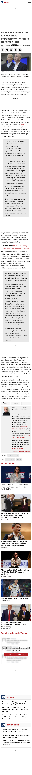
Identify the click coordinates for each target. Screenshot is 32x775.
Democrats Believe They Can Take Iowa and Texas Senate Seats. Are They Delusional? (14, 544)
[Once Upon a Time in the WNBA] (16, 588)
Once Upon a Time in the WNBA (14, 598)
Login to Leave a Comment (16, 654)
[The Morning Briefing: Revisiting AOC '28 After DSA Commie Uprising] (16, 559)
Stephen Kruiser (6, 576)
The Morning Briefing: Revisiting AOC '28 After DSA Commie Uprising (15, 572)
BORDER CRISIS (9, 459)
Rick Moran (4, 547)
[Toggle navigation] (29, 2)
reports (23, 124)
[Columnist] (7, 411)
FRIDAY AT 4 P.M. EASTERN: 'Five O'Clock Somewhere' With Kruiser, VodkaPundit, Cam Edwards (16, 743)
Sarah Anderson (6, 628)
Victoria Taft (5, 519)
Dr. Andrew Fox (5, 600)
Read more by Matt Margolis (22, 451)
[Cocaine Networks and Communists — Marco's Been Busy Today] (16, 612)
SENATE (18, 459)
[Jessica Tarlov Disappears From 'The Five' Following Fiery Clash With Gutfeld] (16, 474)
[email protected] (17, 448)
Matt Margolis (5, 45)
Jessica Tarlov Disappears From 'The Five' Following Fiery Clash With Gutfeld (15, 487)
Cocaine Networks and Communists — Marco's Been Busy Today (13, 625)
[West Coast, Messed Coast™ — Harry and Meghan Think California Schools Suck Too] (16, 503)
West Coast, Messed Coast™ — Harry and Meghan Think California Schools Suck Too (15, 515)
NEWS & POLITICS (13, 455)
